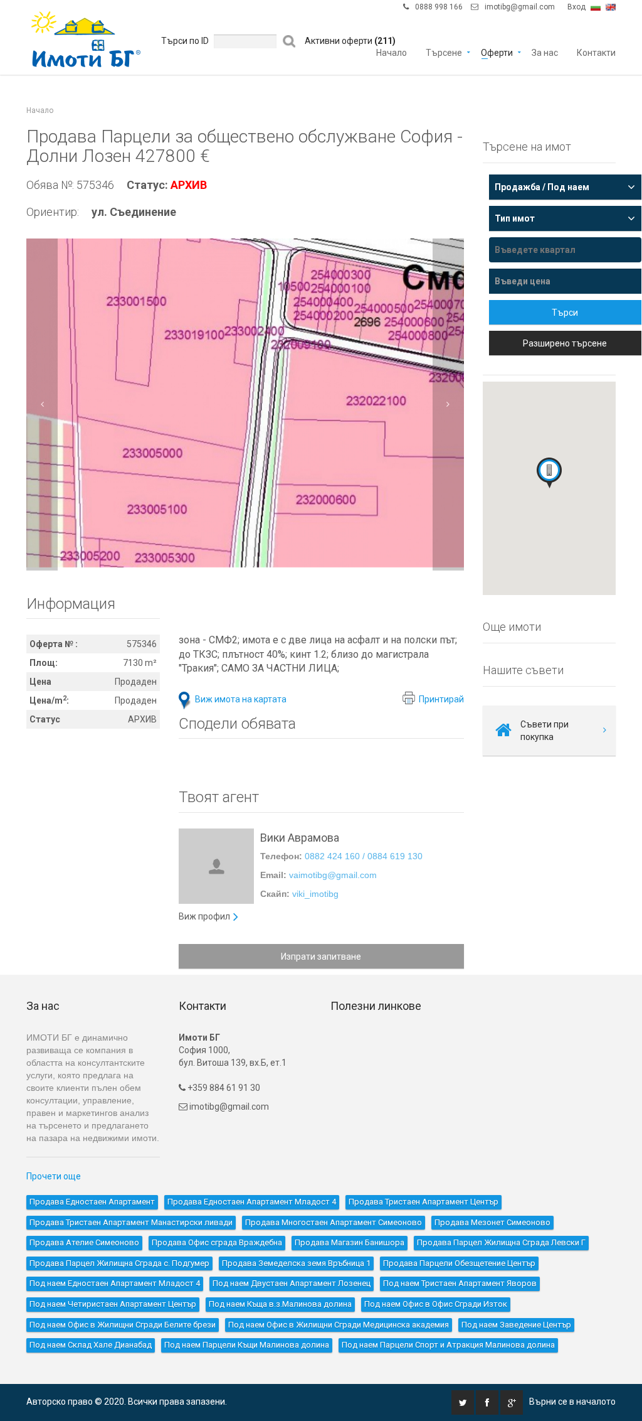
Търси (565, 313)
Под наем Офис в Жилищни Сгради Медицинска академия (338, 1324)
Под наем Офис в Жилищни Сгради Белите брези (122, 1324)
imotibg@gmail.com (520, 7)
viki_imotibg (315, 894)
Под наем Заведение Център (516, 1324)
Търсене (444, 52)
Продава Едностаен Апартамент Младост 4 (251, 1201)
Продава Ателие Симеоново (84, 1242)
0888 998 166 (439, 7)
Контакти (596, 52)
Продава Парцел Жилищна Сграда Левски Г (501, 1242)
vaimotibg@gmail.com (333, 875)
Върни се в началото (572, 1402)
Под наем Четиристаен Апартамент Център (112, 1304)
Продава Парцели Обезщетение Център (459, 1263)
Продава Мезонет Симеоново (492, 1222)
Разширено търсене (565, 343)
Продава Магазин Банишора (349, 1242)
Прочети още (53, 1176)
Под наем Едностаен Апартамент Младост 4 (114, 1283)
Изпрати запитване (321, 957)
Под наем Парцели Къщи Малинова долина (246, 1344)
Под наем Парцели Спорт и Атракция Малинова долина (448, 1344)
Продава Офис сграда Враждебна (217, 1242)
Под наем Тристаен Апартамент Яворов (460, 1283)
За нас (545, 52)
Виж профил (204, 916)
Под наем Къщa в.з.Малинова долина (280, 1304)
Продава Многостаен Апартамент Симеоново (333, 1222)
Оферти (497, 52)
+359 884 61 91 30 (223, 1088)
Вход (576, 7)
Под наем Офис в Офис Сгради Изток (435, 1304)
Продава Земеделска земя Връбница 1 (296, 1263)
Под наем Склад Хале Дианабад (90, 1344)
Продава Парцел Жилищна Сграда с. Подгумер (119, 1263)
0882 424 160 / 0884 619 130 (364, 856)
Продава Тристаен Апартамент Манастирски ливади (131, 1222)
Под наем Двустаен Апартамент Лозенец (292, 1283)
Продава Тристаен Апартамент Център (423, 1201)
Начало (391, 52)
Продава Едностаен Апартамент (92, 1201)
